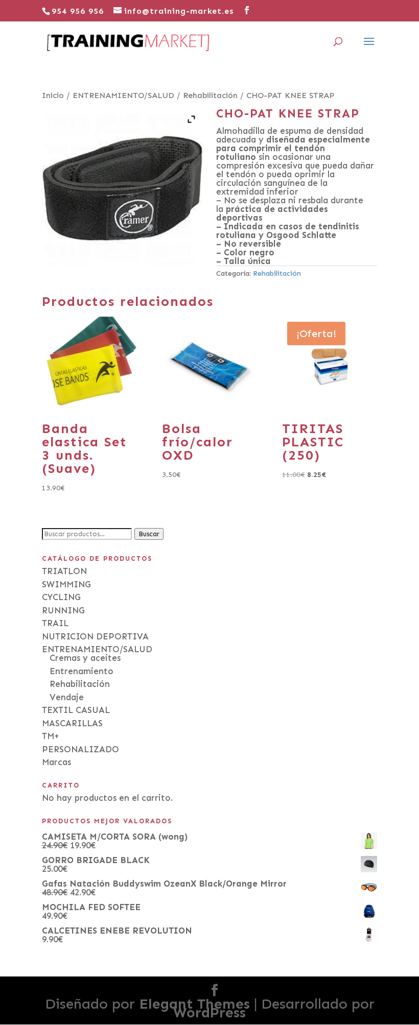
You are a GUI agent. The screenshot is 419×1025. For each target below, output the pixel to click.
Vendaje (67, 697)
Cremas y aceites (85, 658)
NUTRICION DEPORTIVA (95, 636)
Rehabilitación (210, 95)
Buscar (148, 534)
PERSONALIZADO (80, 749)
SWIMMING (66, 584)
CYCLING (61, 597)
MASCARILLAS (72, 723)
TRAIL (55, 623)
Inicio (53, 95)
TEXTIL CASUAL (76, 710)
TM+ (50, 736)
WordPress (209, 1012)
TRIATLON (64, 571)
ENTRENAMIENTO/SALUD (123, 95)
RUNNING (63, 610)
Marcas (56, 762)
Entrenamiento (81, 671)
